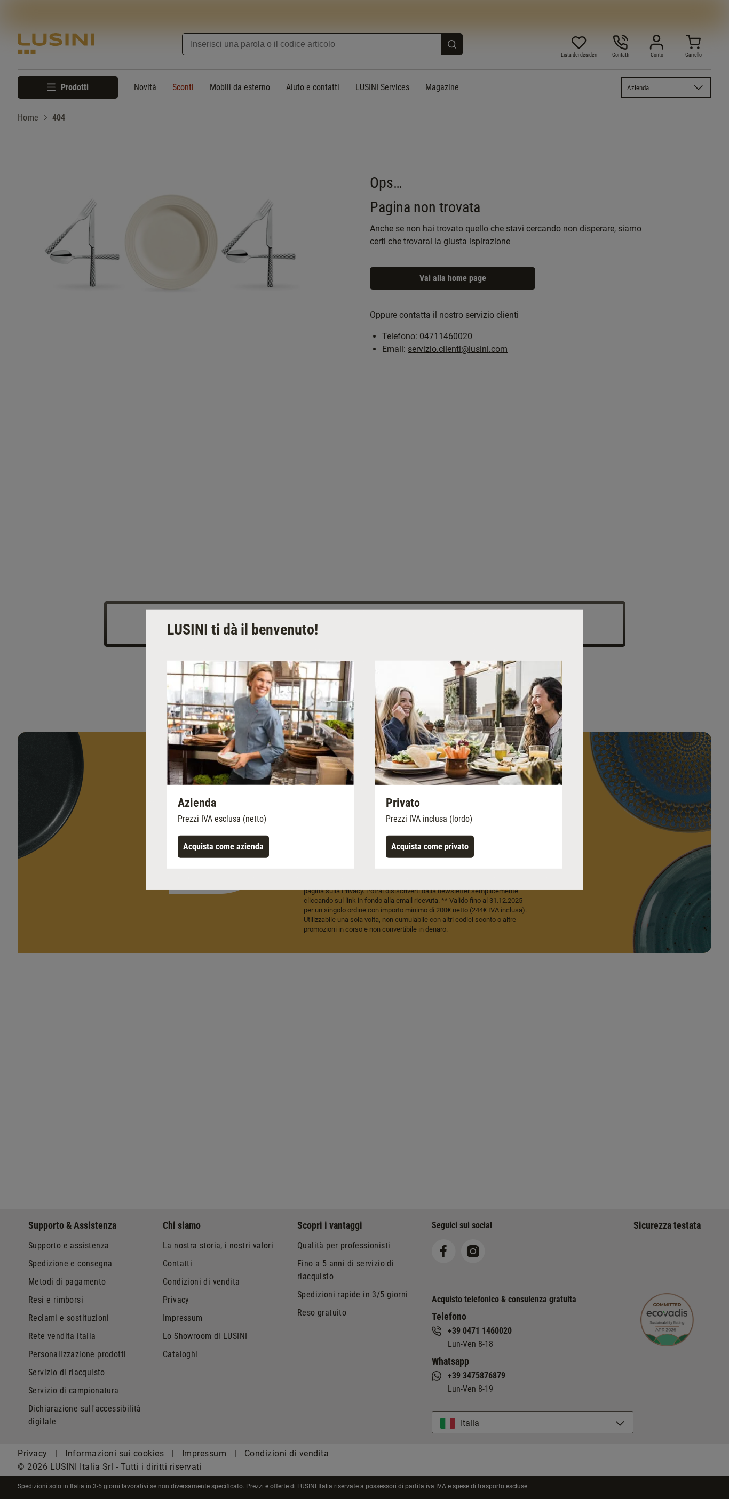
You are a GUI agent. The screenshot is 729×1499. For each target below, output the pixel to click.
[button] (260, 764)
